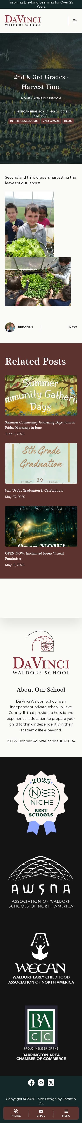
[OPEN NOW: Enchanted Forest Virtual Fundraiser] (41, 526)
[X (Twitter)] (51, 1082)
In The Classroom (47, 98)
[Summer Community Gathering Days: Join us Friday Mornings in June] (41, 395)
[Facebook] (31, 1082)
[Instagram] (41, 1082)
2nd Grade (51, 121)
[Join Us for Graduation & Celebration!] (41, 463)
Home (25, 98)
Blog (68, 121)
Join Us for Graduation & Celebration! (34, 490)
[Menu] (75, 21)
